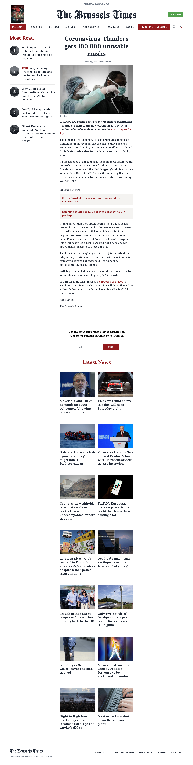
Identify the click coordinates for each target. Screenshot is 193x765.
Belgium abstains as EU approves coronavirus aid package (93, 213)
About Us (176, 752)
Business (70, 27)
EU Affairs (113, 27)
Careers (162, 752)
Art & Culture (91, 27)
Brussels (36, 27)
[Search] (174, 27)
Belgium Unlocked (154, 27)
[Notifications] (180, 27)
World (130, 27)
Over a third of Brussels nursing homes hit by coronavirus (91, 199)
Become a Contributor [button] (122, 752)
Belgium (53, 27)
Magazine (18, 27)
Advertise (100, 752)
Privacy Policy (146, 752)
